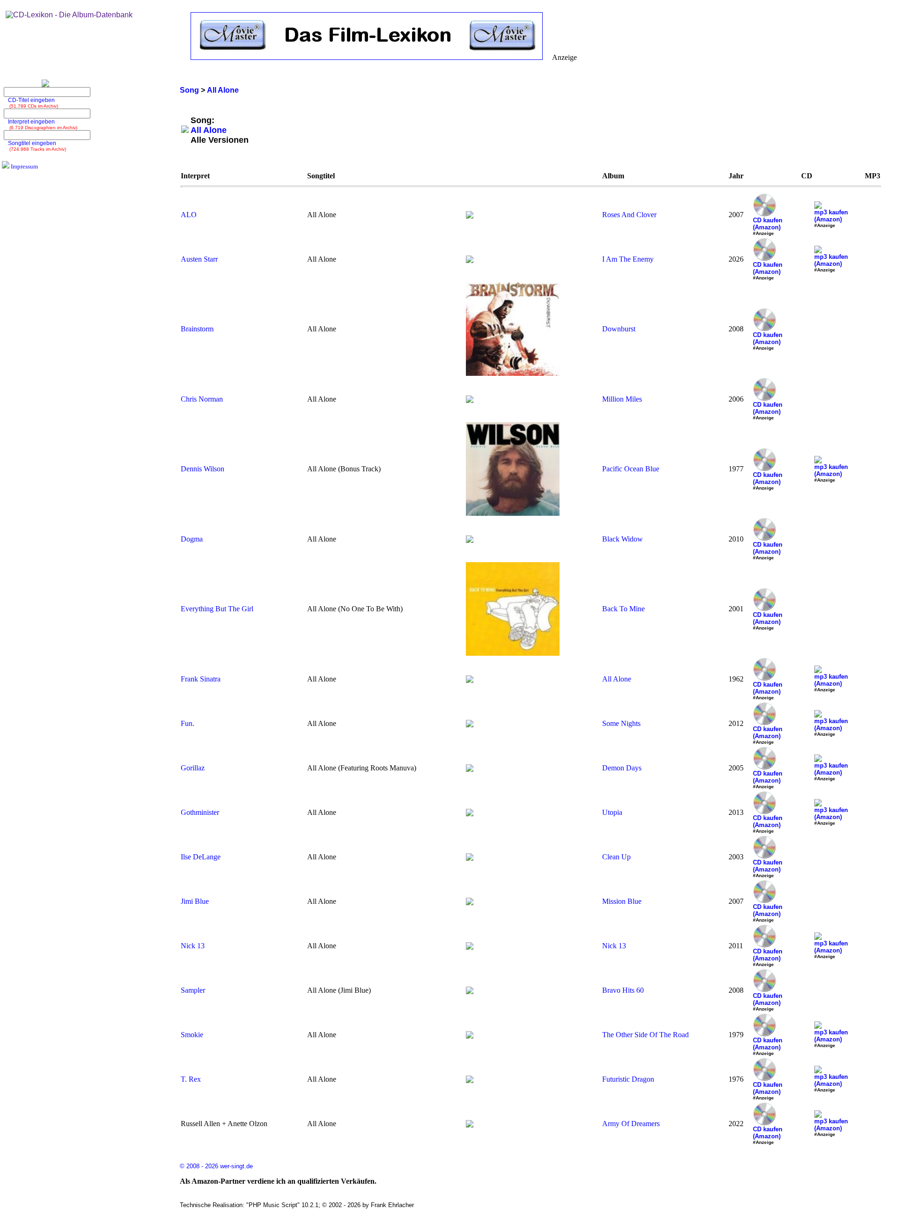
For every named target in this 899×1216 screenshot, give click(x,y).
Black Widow (622, 539)
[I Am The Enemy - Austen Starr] (469, 260)
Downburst (618, 329)
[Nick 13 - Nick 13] (469, 947)
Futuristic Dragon (628, 1079)
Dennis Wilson (202, 469)
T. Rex (191, 1079)
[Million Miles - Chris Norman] (469, 400)
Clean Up (616, 857)
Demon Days (621, 768)
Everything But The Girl (217, 609)
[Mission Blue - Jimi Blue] (469, 903)
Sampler (193, 990)
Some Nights (621, 723)
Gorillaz (193, 768)
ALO (189, 215)
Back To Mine (623, 609)
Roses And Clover (629, 215)
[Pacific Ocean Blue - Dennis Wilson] (513, 513)
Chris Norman (202, 399)
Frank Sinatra (201, 679)
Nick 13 (193, 946)
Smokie (192, 1035)
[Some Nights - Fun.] (469, 725)
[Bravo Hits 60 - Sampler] (469, 992)
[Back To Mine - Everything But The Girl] (513, 653)
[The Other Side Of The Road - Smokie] (469, 1036)
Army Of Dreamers (631, 1124)
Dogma (192, 539)
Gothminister (200, 812)
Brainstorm (197, 329)
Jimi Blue (195, 901)
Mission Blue (621, 901)
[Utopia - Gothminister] (469, 814)
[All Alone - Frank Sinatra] (469, 680)
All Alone (616, 679)
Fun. (187, 723)
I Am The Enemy (628, 259)
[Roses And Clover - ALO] (469, 216)
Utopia (612, 812)
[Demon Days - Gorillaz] (469, 769)
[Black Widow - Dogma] (469, 540)
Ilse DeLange (201, 857)
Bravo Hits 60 (623, 990)
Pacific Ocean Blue (630, 469)
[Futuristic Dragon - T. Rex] (469, 1080)
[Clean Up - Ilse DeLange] (469, 858)
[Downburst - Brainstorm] (513, 373)
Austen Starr (199, 259)
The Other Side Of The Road (645, 1035)
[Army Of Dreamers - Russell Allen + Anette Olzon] (469, 1125)
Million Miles (622, 399)
